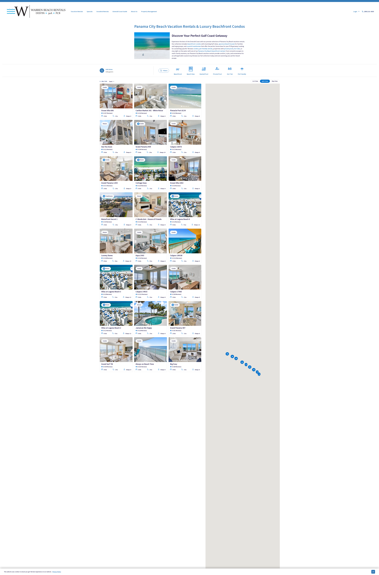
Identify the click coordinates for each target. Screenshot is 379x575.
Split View (265, 81)
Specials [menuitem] (89, 11)
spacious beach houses (227, 44)
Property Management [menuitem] (149, 11)
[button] (236, 358)
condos (196, 49)
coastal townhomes (194, 46)
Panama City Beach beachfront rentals (211, 51)
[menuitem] (76, 11)
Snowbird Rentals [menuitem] (102, 11)
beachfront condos (194, 44)
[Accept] (373, 572)
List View (255, 81)
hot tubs (237, 49)
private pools (228, 49)
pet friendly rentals (205, 49)
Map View (275, 81)
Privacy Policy (56, 572)
